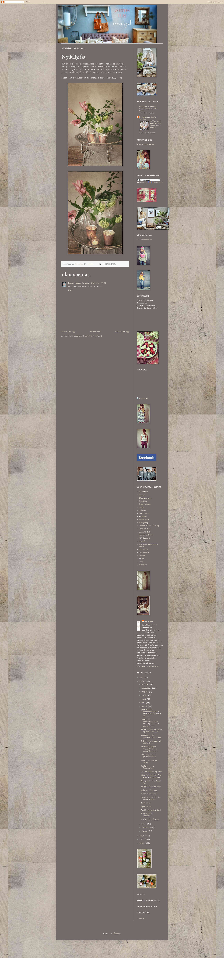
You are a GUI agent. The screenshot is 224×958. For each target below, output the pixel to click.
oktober (146, 684)
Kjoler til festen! (150, 819)
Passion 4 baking (147, 106)
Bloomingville (145, 498)
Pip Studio (144, 553)
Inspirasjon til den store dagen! (151, 798)
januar (145, 831)
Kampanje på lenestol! (147, 815)
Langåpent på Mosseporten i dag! (151, 736)
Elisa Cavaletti (149, 794)
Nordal (142, 541)
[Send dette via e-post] (105, 264)
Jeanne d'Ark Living (149, 526)
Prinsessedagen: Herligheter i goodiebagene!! (149, 749)
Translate (158, 183)
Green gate (144, 520)
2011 (142, 839)
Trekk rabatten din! (151, 810)
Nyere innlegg (68, 332)
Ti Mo (141, 559)
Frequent (143, 517)
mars (144, 824)
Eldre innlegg (122, 332)
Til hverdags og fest (151, 772)
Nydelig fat (147, 807)
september (147, 688)
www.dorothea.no (144, 240)
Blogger (116, 933)
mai (144, 703)
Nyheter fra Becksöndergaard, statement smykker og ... (151, 712)
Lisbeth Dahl (145, 532)
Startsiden (95, 332)
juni (144, 699)
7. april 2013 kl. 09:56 (94, 283)
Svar (70, 290)
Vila (141, 562)
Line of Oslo (145, 529)
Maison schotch (146, 535)
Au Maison (143, 492)
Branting (143, 501)
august (145, 692)
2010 (142, 843)
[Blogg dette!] (107, 264)
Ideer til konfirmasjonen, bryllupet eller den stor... (150, 722)
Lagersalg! (146, 803)
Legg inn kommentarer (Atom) (88, 336)
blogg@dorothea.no (145, 144)
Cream (141, 507)
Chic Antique (145, 504)
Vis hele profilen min (147, 666)
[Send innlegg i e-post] (100, 264)
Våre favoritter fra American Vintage (151, 776)
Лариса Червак (74, 283)
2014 (142, 677)
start (141, 919)
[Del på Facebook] (112, 264)
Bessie (142, 495)
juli (144, 695)
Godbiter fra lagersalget (148, 767)
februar (146, 828)
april (145, 706)
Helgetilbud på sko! (151, 787)
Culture (142, 510)
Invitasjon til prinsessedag (148, 756)
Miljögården (144, 538)
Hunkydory (143, 523)
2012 (142, 836)
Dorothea (149, 621)
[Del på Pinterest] (114, 264)
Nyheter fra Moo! (149, 790)
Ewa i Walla (144, 513)
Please (142, 556)
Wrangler (143, 565)
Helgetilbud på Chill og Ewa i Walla (151, 730)
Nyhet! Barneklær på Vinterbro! (151, 742)
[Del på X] (109, 264)
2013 (142, 681)
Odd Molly (143, 549)
